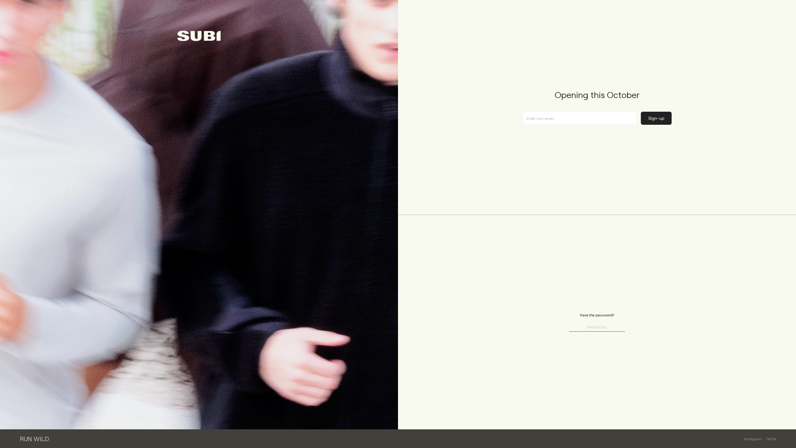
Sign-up (656, 118)
